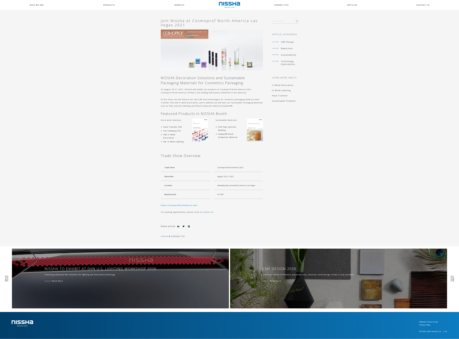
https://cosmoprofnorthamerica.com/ (179, 205)
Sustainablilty (288, 55)
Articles (352, 5)
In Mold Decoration (283, 85)
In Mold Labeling (281, 90)
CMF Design (287, 42)
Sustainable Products (284, 101)
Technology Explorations (288, 63)
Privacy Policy (424, 325)
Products (109, 5)
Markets (179, 5)
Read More (57, 281)
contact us (208, 212)
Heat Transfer (280, 95)
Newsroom (287, 48)
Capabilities (281, 5)
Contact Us (423, 5)
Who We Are (37, 5)
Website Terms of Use (428, 322)
